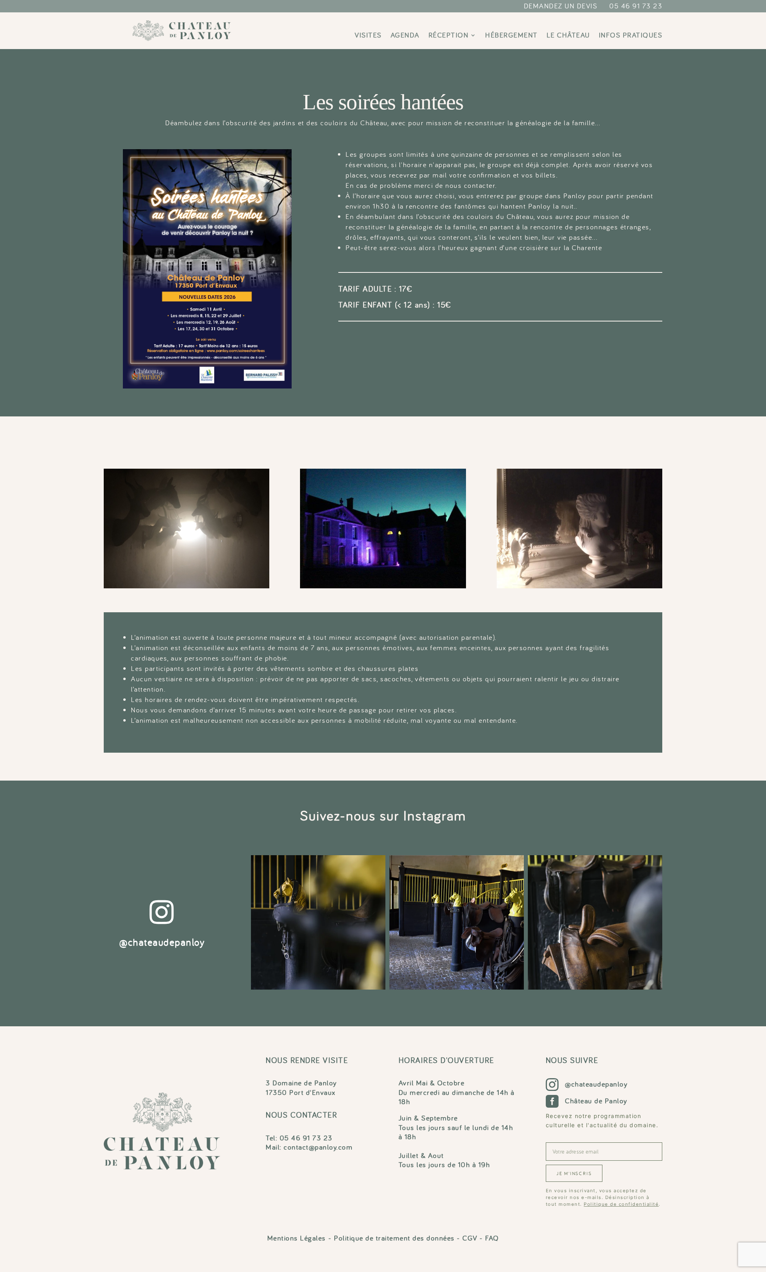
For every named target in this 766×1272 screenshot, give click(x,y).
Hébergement (511, 35)
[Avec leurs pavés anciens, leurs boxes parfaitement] (456, 922)
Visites (368, 35)
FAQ (492, 1237)
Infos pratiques (631, 35)
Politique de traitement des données (394, 1237)
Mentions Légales (296, 1237)
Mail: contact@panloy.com (309, 1147)
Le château (568, 35)
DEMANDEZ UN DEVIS (561, 5)
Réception (448, 35)
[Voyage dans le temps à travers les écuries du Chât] (595, 922)
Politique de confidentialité (621, 1204)
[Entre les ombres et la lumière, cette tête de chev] (318, 922)
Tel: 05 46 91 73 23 (299, 1137)
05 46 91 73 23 (635, 5)
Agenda (405, 35)
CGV (470, 1237)
